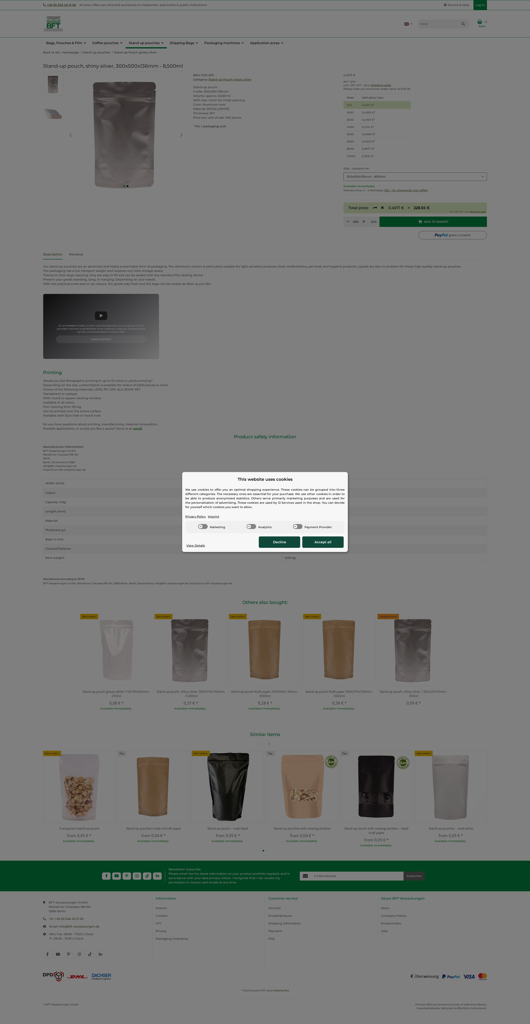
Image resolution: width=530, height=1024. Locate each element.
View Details (195, 545)
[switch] (203, 526)
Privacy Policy (195, 516)
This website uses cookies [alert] (265, 479)
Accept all (322, 542)
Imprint (213, 516)
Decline (279, 542)
